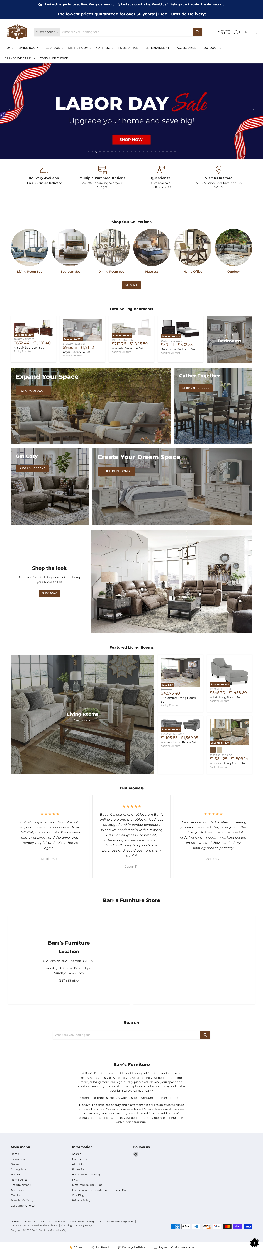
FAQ (75, 1179)
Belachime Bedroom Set (178, 349)
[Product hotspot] (200, 594)
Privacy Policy (81, 1200)
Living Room (29, 47)
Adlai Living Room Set (225, 697)
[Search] (197, 32)
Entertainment (157, 47)
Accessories (187, 47)
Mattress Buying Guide (87, 1185)
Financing (79, 1169)
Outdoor (211, 47)
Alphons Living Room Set (228, 763)
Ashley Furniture (23, 351)
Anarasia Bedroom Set (127, 348)
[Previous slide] (9, 111)
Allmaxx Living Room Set (178, 742)
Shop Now (49, 593)
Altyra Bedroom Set (77, 352)
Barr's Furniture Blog (86, 1174)
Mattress (103, 47)
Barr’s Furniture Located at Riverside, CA (99, 1190)
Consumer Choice (54, 58)
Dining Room (78, 47)
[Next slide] (253, 111)
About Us (78, 1164)
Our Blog (78, 1195)
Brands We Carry (18, 58)
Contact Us (79, 1159)
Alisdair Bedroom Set (29, 347)
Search (76, 1153)
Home (8, 47)
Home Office (128, 47)
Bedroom (53, 47)
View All (131, 285)
